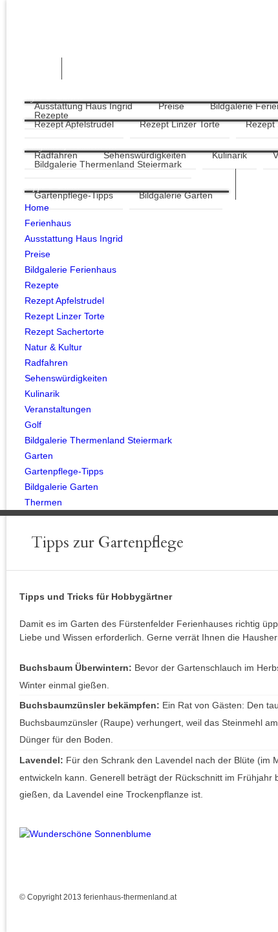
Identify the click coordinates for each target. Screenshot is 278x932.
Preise (171, 106)
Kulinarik (229, 155)
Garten (39, 455)
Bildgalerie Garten (176, 195)
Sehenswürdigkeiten (66, 378)
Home (37, 207)
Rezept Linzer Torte (180, 124)
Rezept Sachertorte (64, 331)
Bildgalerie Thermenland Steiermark (108, 164)
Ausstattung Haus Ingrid (83, 106)
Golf (33, 424)
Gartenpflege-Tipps (73, 195)
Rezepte (51, 115)
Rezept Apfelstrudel (64, 300)
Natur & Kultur (53, 347)
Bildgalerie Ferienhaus (70, 269)
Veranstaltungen (58, 409)
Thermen (43, 502)
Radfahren (46, 362)
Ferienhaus (48, 223)
